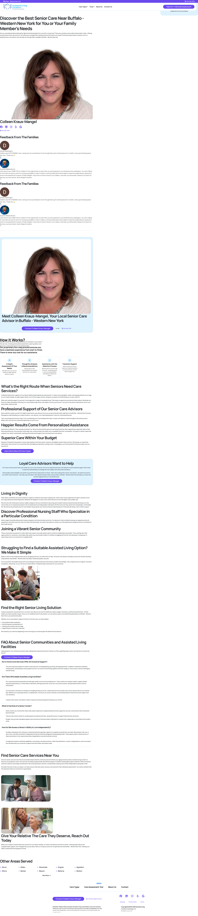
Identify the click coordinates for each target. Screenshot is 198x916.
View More (45, 875)
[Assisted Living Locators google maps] (20, 127)
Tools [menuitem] (91, 7)
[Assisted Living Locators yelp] (16, 127)
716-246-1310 (190, 1)
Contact (124, 887)
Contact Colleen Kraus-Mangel (37, 328)
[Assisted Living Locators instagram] (11, 127)
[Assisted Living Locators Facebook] (1, 127)
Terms (142, 902)
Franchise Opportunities (94, 899)
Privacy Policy (133, 902)
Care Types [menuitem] (83, 7)
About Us (112, 887)
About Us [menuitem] (99, 7)
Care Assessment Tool (93, 887)
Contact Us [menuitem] (108, 7)
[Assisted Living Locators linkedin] (6, 127)
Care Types (74, 887)
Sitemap (122, 902)
